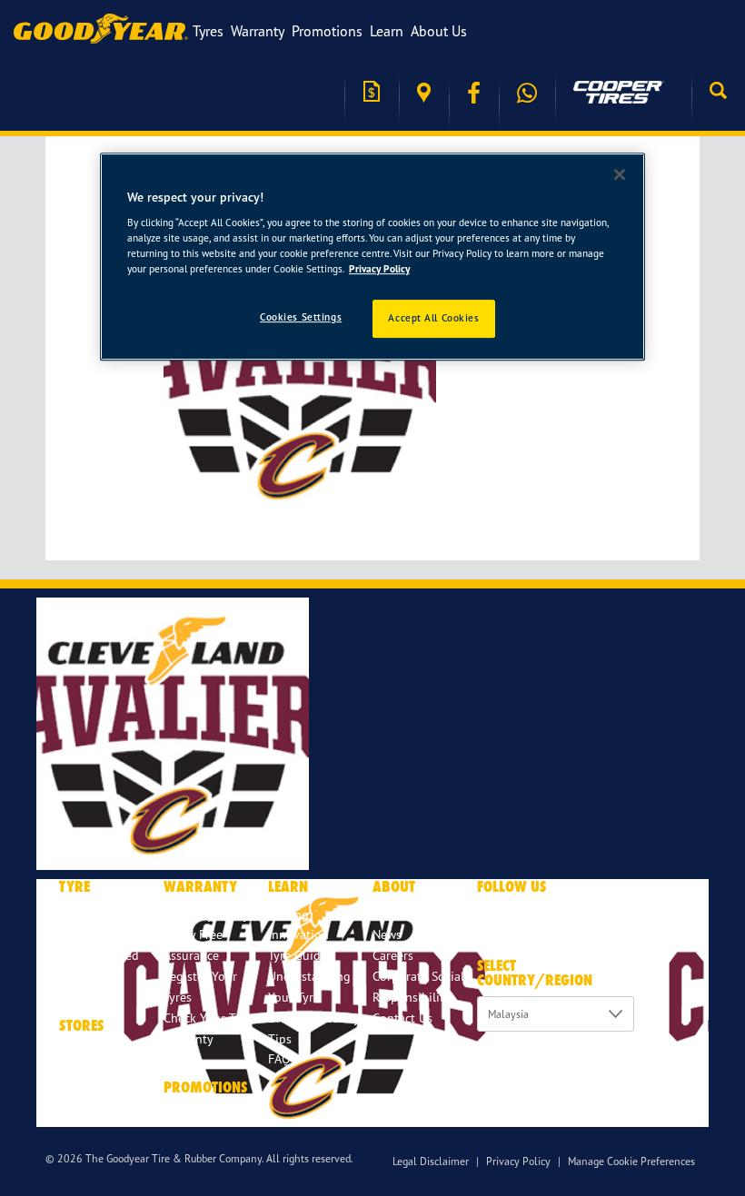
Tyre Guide (297, 955)
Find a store (424, 93)
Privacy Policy (518, 1161)
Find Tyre (84, 934)
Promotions (327, 31)
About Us (439, 31)
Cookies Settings (301, 317)
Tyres (208, 31)
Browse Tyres (95, 914)
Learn (386, 31)
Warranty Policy (206, 914)
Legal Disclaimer (430, 1161)
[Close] (620, 174)
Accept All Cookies (433, 318)
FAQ (279, 1058)
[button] (718, 93)
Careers (392, 955)
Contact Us (402, 1017)
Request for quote (371, 93)
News (387, 934)
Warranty (257, 31)
